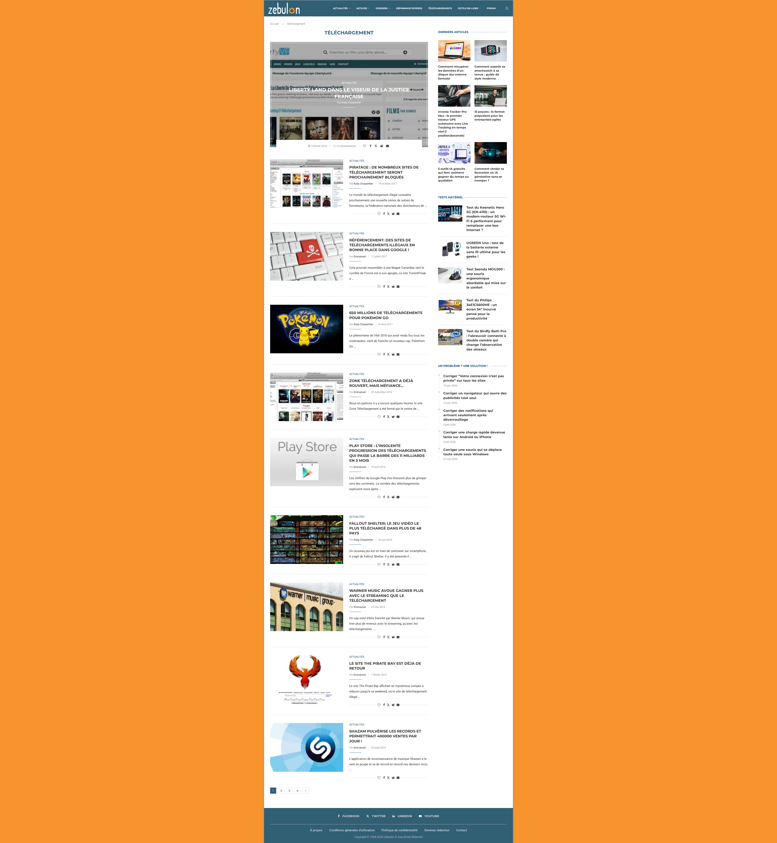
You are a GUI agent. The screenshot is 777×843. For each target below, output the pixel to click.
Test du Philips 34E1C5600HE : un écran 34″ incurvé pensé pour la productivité (481, 309)
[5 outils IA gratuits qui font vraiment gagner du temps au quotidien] (454, 153)
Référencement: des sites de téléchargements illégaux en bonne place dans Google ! (382, 245)
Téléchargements (440, 8)
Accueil (274, 23)
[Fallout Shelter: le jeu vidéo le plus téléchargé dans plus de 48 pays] (306, 539)
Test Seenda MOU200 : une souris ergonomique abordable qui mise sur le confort (486, 278)
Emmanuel (360, 256)
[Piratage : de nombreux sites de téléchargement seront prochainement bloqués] (306, 183)
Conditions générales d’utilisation (352, 830)
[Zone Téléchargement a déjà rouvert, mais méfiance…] (306, 397)
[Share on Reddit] (382, 145)
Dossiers (381, 8)
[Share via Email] (388, 145)
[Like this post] (365, 145)
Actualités (340, 8)
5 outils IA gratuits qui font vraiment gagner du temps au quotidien (453, 175)
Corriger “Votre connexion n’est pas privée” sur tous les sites (473, 378)
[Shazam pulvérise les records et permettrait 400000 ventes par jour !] (306, 747)
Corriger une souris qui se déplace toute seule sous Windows (472, 452)
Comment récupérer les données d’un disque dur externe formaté (453, 72)
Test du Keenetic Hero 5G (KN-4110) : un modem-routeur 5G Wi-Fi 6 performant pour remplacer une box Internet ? (486, 219)
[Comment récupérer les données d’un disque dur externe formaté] (454, 51)
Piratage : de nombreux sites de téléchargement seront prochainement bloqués (384, 172)
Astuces (361, 8)
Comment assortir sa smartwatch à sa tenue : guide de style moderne (489, 72)
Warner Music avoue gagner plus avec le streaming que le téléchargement (386, 595)
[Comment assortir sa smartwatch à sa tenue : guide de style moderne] (490, 51)
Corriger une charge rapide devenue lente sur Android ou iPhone (474, 434)
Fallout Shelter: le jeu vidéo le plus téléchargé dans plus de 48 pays (385, 528)
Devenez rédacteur (437, 830)
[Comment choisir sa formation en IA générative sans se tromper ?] (490, 153)
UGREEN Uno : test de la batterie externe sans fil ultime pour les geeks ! (485, 249)
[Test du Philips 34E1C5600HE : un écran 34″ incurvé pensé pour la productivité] (450, 306)
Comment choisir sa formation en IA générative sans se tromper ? (489, 175)
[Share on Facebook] (371, 145)
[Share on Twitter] (376, 145)
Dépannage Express (409, 8)
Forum (491, 8)
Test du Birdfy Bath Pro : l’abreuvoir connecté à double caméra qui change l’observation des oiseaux (486, 340)
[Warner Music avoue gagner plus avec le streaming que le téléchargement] (306, 607)
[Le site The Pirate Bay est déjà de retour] (306, 679)
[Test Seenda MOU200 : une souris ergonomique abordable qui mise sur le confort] (450, 275)
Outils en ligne (468, 8)
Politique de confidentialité (399, 830)
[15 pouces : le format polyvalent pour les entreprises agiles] (490, 96)
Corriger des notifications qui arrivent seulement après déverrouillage (468, 415)
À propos (316, 830)
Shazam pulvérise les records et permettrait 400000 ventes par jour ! (385, 736)
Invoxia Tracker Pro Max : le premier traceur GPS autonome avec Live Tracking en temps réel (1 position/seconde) (453, 123)
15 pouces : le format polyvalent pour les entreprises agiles (489, 115)
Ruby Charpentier (351, 102)
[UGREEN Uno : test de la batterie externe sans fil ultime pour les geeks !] (450, 249)
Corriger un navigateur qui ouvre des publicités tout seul (475, 395)
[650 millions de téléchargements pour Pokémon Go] (306, 329)
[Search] (507, 8)
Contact (461, 830)
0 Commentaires (346, 146)
